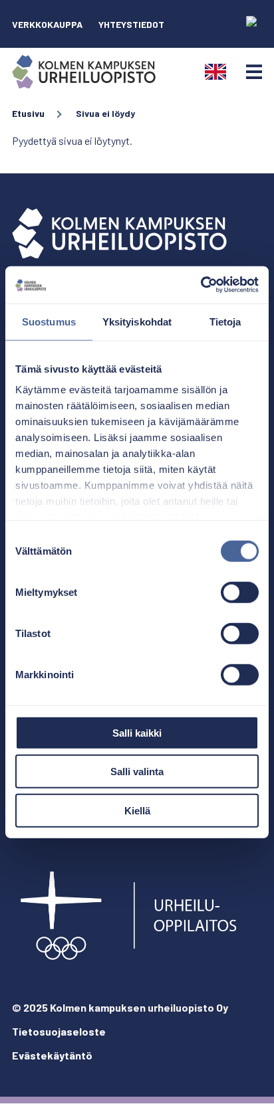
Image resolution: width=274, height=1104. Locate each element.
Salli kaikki (137, 732)
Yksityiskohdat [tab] (137, 321)
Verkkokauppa (47, 24)
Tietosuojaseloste (59, 1031)
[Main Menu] (254, 72)
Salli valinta (137, 771)
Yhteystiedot (131, 24)
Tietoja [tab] (225, 321)
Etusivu (28, 113)
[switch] (240, 591)
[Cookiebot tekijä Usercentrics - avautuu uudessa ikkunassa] (200, 285)
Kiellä (137, 810)
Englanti (215, 72)
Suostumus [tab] (49, 321)
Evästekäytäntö (52, 1055)
